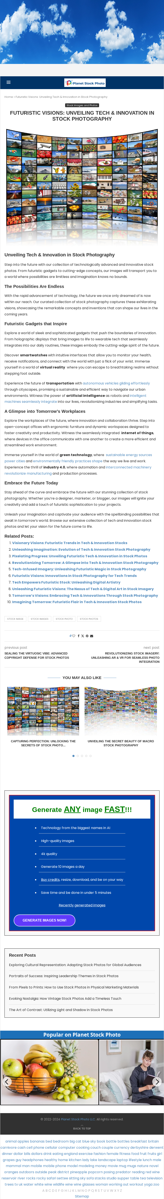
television (155, 1178)
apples (23, 1141)
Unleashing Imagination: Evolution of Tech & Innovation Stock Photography (81, 549)
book (101, 1141)
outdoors (26, 1172)
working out (119, 1184)
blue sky (89, 1141)
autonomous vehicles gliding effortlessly (116, 383)
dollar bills (21, 1153)
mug (122, 1165)
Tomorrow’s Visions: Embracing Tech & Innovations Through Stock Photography (85, 595)
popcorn (95, 1172)
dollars (36, 1153)
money (101, 1165)
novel (153, 1165)
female (113, 1153)
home (63, 1159)
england (71, 1153)
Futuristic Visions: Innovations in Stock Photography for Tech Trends (74, 575)
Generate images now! (44, 920)
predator (123, 1172)
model (72, 1165)
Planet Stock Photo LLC (78, 1119)
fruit (143, 1153)
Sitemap (82, 1196)
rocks (30, 1178)
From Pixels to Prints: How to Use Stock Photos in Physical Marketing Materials (74, 987)
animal (11, 1141)
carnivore (8, 1147)
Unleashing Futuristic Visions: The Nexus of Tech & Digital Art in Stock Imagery (83, 588)
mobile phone (54, 1165)
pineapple (78, 1172)
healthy (50, 1159)
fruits (152, 1153)
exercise (86, 1153)
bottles (123, 1141)
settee (62, 1178)
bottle (111, 1141)
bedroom (61, 1141)
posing (109, 1172)
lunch (147, 1159)
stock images (39, 619)
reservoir (9, 1178)
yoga (148, 1184)
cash (22, 1147)
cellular (51, 1147)
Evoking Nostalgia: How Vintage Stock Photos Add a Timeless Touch (65, 998)
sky (83, 1178)
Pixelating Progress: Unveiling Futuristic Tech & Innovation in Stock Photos (79, 556)
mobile (36, 1165)
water (28, 1184)
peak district (58, 1172)
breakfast (138, 1141)
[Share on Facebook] (78, 636)
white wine (43, 1184)
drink (47, 1153)
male (157, 1159)
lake (93, 1159)
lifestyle (135, 1159)
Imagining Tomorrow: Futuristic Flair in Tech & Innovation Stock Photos (77, 602)
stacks (100, 1178)
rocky (41, 1178)
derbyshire (139, 1147)
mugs (131, 1165)
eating (58, 1153)
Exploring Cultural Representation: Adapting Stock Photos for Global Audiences (75, 964)
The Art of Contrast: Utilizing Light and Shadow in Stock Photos (61, 1009)
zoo (156, 1184)
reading (138, 1172)
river (21, 1178)
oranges (11, 1172)
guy (19, 1159)
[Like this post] (73, 636)
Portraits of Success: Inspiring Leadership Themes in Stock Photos (64, 976)
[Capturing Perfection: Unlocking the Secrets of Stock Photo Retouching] (43, 711)
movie (113, 1165)
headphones (33, 1159)
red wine (152, 1172)
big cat (75, 1141)
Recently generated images (82, 905)
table (134, 1178)
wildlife (58, 1184)
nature (142, 1165)
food (135, 1153)
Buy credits (50, 879)
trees (9, 1184)
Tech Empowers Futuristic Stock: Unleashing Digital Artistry (66, 582)
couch (95, 1147)
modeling (86, 1165)
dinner (7, 1153)
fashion (100, 1153)
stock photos (89, 619)
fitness (124, 1153)
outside (41, 1172)
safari (51, 1178)
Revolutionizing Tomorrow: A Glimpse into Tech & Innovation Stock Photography (85, 562)
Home (8, 97)
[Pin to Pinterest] (87, 636)
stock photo (64, 619)
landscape (107, 1159)
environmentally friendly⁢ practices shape (67, 461)
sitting (74, 1178)
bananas (37, 1141)
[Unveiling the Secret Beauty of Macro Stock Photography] (120, 711)
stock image (15, 619)
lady (85, 1159)
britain (153, 1141)
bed (48, 1141)
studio (112, 1178)
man (26, 1165)
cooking (82, 1147)
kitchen (75, 1159)
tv (16, 1184)
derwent (156, 1147)
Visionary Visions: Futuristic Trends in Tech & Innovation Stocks (69, 542)
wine (69, 1184)
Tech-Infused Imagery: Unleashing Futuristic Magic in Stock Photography (79, 569)
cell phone (35, 1147)
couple (107, 1147)
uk (21, 1184)
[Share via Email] (91, 636)
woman (101, 1184)
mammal (13, 1165)
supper (123, 1178)
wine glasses (84, 1184)
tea (143, 1178)
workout (136, 1184)
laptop (122, 1159)
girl (159, 1153)
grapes (9, 1159)
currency (121, 1147)
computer (66, 1147)
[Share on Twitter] (82, 636)
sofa (90, 1178)
